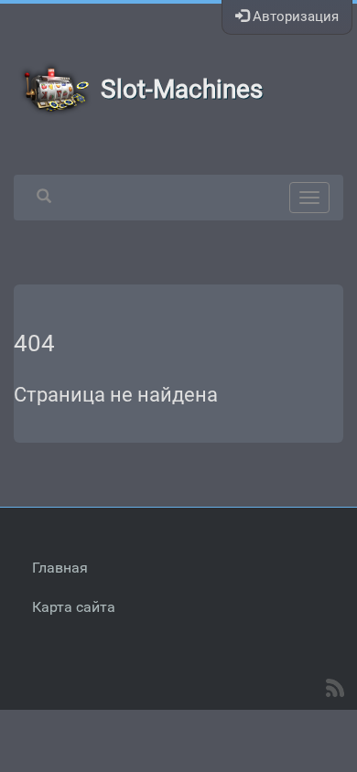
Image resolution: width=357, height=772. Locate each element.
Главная (60, 567)
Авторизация (294, 16)
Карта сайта (73, 607)
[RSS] (335, 688)
